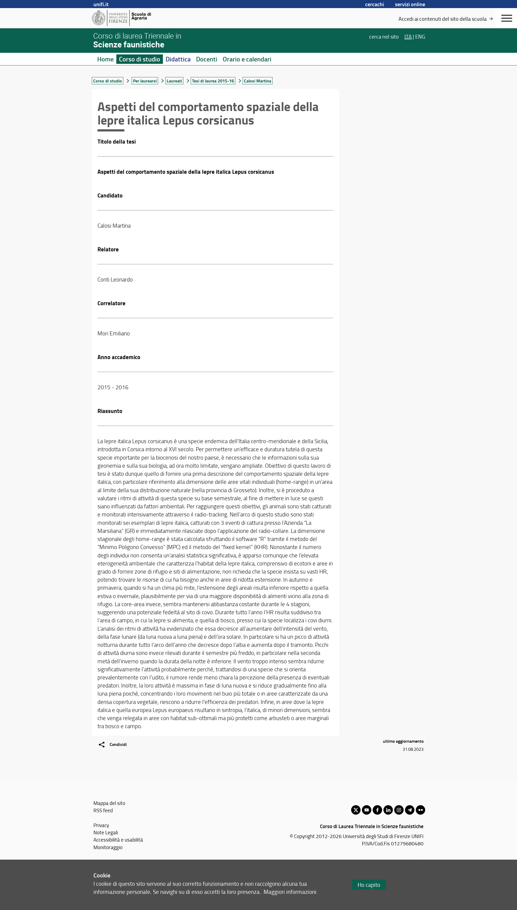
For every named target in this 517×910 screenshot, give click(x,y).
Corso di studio (139, 59)
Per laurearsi (145, 81)
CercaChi (374, 4)
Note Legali (105, 832)
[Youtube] (366, 810)
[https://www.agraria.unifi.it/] (133, 18)
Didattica (178, 59)
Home (105, 59)
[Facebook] (377, 810)
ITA (408, 36)
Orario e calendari (247, 59)
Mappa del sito (109, 803)
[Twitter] (356, 810)
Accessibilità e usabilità (118, 839)
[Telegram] (409, 810)
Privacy (101, 825)
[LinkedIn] (388, 810)
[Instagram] (399, 810)
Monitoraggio (108, 847)
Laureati (174, 81)
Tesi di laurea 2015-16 (213, 81)
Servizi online (410, 4)
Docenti (206, 59)
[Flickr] (420, 810)
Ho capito (369, 884)
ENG (420, 36)
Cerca (384, 36)
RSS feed (103, 810)
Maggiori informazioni (290, 891)
